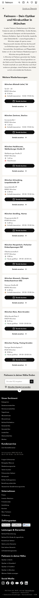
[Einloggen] (28, 2)
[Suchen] (19, 2)
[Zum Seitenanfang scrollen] (19, 390)
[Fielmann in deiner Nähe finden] (23, 2)
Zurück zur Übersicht (29, 8)
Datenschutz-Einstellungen (12, 594)
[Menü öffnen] (3, 2)
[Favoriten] (32, 2)
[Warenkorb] (36, 2)
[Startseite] (9, 2)
